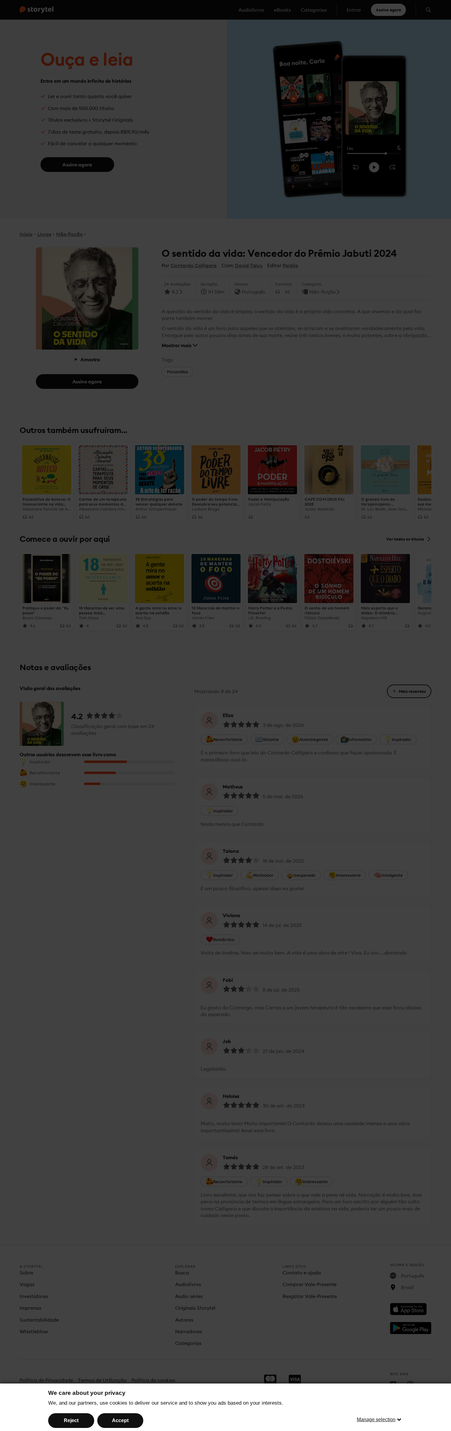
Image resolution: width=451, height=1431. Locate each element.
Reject (71, 1420)
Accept (120, 1420)
